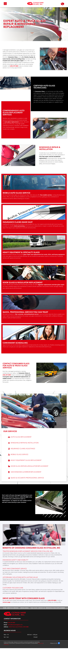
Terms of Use (40, 643)
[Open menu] (5, 3)
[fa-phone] (62, 5)
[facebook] (59, 643)
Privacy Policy (6, 644)
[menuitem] (4, 607)
